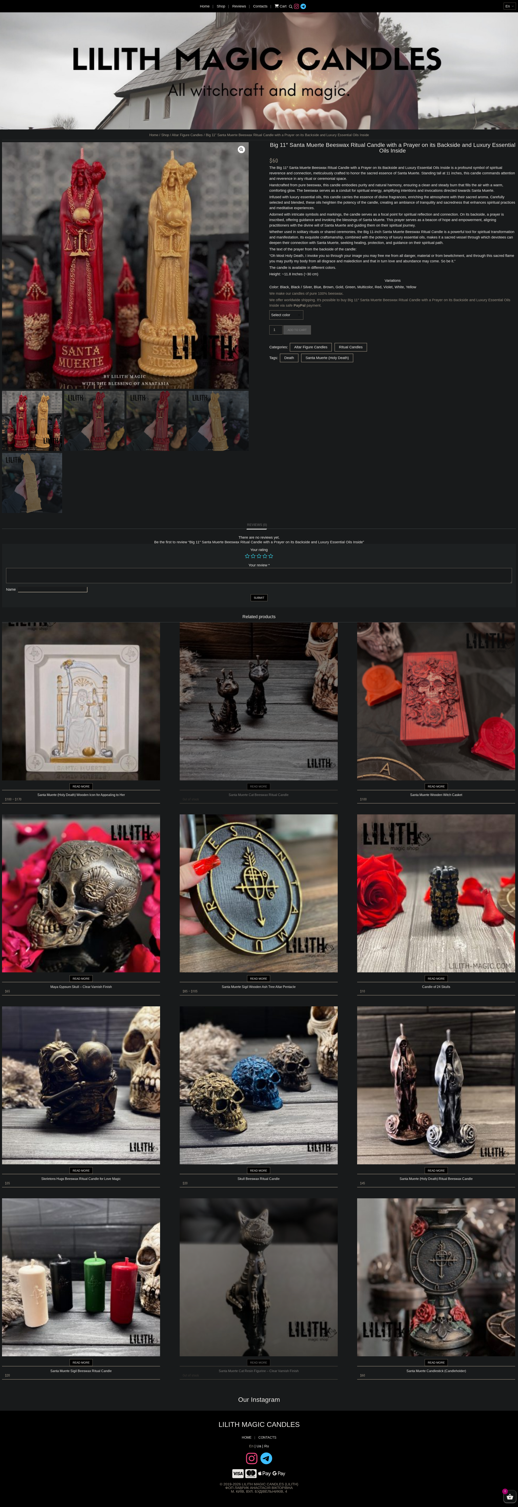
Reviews (239, 6)
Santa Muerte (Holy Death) (327, 358)
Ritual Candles (351, 347)
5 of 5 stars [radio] (270, 556)
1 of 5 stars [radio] (247, 556)
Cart (283, 6)
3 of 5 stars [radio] (259, 556)
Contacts (260, 6)
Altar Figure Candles (187, 135)
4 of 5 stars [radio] (264, 556)
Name (11, 589)
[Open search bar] (291, 6)
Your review (259, 565)
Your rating (259, 550)
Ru (266, 1446)
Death (289, 358)
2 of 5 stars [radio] (253, 556)
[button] (241, 149)
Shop (221, 6)
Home (205, 6)
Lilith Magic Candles (259, 1424)
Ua (259, 1446)
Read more (81, 786)
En (251, 1446)
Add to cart (297, 330)
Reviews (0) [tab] (257, 525)
